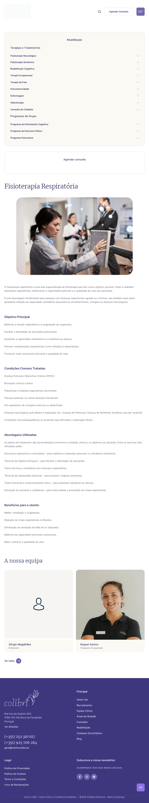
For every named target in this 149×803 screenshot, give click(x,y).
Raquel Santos (89, 644)
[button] (99, 11)
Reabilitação (83, 727)
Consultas (82, 722)
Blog (79, 738)
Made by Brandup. (116, 797)
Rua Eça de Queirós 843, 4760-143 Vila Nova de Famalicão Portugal (23, 717)
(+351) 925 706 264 (20, 742)
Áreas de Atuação (86, 716)
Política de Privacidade (17, 768)
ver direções (11, 726)
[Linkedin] (94, 777)
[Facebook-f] (80, 777)
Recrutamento (84, 705)
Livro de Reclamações (16, 784)
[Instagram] (87, 777)
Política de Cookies (15, 773)
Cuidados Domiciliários (89, 733)
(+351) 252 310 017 (19, 736)
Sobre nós (82, 699)
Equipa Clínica (84, 710)
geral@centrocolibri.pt (16, 747)
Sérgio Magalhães (20, 644)
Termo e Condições (15, 779)
